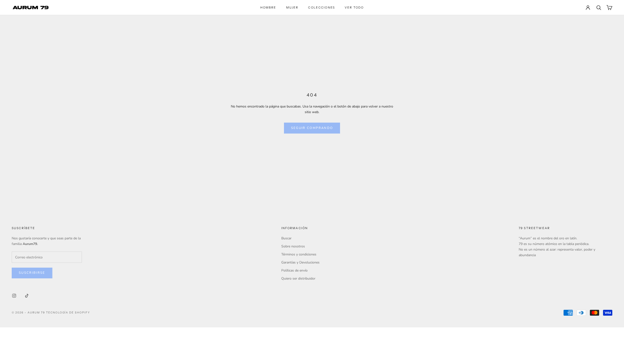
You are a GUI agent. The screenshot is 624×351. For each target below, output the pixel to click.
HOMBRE (268, 7)
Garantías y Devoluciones (300, 262)
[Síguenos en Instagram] (14, 295)
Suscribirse (32, 273)
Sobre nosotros (293, 246)
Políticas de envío (294, 270)
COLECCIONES (321, 7)
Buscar (286, 238)
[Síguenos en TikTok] (26, 295)
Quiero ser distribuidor (298, 278)
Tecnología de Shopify (68, 312)
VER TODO (354, 7)
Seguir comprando (312, 128)
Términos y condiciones (298, 254)
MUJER (292, 7)
